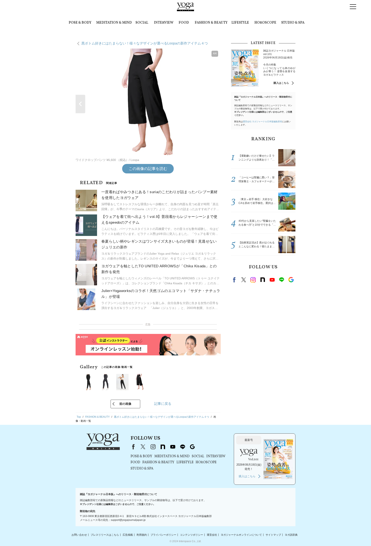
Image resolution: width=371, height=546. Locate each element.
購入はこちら (281, 82)
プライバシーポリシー (163, 534)
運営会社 (212, 534)
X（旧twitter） (243, 280)
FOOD (184, 22)
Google (291, 280)
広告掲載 (128, 534)
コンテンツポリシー (191, 534)
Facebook (235, 280)
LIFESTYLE (240, 22)
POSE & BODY (80, 22)
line (281, 280)
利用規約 (142, 534)
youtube (172, 447)
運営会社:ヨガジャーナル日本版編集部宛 (262, 121)
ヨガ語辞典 (291, 534)
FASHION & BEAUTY (211, 22)
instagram (253, 280)
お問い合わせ (79, 534)
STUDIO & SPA (292, 22)
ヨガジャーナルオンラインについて (241, 534)
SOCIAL (141, 22)
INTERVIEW (163, 22)
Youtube (272, 280)
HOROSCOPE (265, 22)
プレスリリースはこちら (105, 534)
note (262, 280)
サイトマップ (273, 534)
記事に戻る (162, 403)
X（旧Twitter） (143, 447)
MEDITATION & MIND (114, 22)
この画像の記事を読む (148, 169)
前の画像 (125, 403)
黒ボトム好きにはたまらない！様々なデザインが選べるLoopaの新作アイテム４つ (144, 43)
